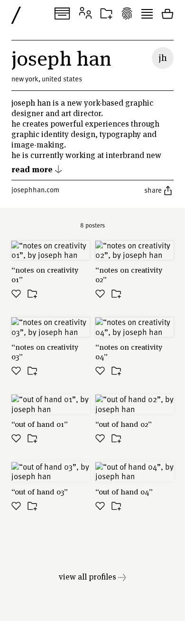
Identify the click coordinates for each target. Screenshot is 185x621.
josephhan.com (35, 189)
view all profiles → (92, 576)
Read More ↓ (37, 169)
